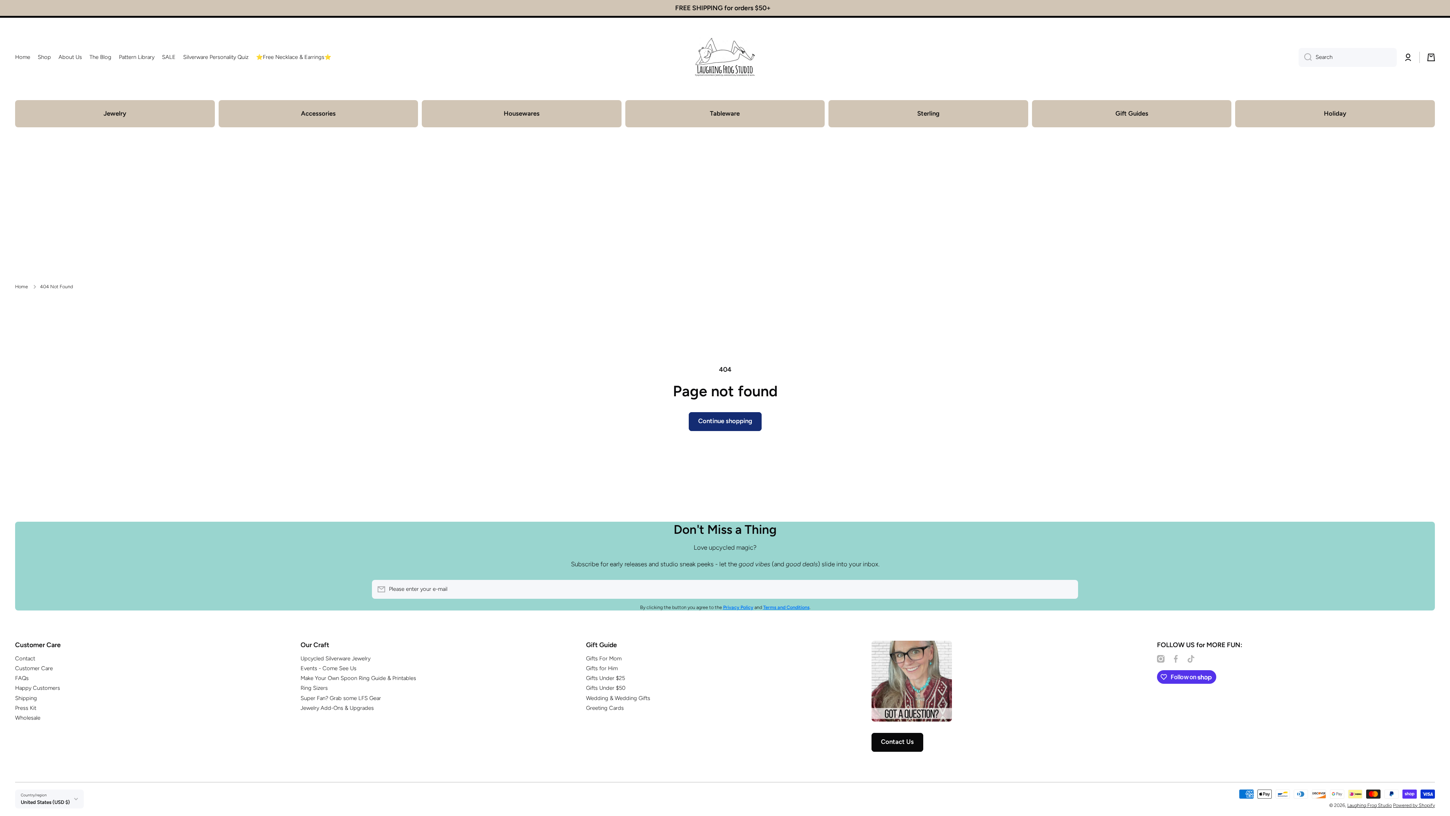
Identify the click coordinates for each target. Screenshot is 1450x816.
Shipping (26, 698)
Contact (25, 658)
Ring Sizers (314, 688)
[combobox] (1348, 57)
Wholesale (27, 717)
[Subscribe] (1068, 589)
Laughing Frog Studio (1369, 805)
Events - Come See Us (328, 668)
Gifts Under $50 (605, 688)
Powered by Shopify (1414, 805)
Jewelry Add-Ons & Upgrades (337, 708)
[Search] (1305, 57)
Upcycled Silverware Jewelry (335, 658)
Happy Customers (37, 688)
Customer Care (34, 668)
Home (21, 286)
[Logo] (725, 57)
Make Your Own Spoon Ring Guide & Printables (358, 678)
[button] (1431, 57)
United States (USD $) (45, 802)
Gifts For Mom (604, 658)
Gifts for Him (602, 668)
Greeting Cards (605, 708)
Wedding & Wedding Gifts (618, 698)
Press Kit (25, 708)
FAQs (22, 678)
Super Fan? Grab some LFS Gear (341, 698)
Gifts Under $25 (605, 678)
